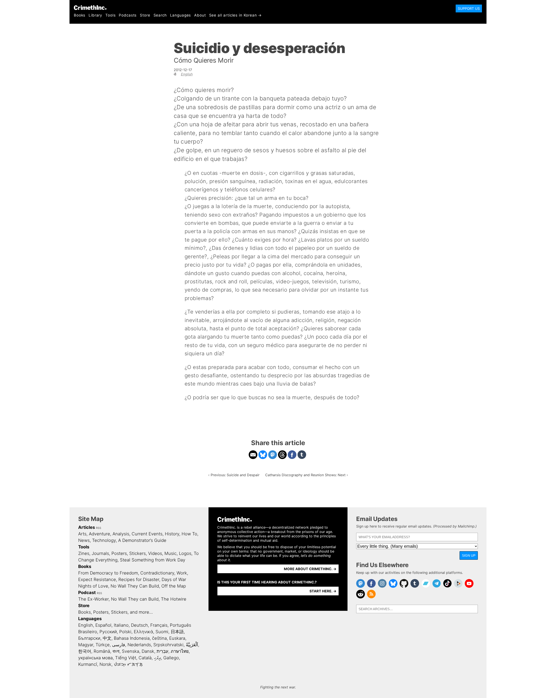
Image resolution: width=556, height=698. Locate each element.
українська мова (95, 657)
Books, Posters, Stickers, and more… (115, 612)
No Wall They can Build (135, 599)
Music (170, 553)
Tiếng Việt (125, 657)
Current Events (147, 533)
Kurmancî (87, 664)
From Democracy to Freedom (108, 573)
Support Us (469, 8)
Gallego (171, 657)
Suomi (162, 631)
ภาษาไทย (180, 651)
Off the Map (173, 586)
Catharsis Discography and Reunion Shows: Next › (306, 475)
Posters (119, 553)
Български (89, 638)
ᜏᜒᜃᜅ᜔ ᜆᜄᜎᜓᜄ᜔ (128, 664)
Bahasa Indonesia (132, 638)
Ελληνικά (143, 631)
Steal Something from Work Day (152, 560)
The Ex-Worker (93, 599)
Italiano (121, 625)
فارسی (118, 644)
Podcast (87, 592)
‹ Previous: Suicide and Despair (234, 475)
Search (160, 15)
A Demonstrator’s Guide (142, 540)
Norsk (105, 664)
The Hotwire (173, 599)
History (172, 533)
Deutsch (139, 625)
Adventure (99, 533)
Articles (86, 527)
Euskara (177, 638)
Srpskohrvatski (168, 644)
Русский (108, 631)
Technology (104, 540)
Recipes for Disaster (138, 579)
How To (189, 533)
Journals (100, 553)
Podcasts (128, 15)
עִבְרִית (162, 651)
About (200, 15)
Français (158, 625)
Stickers (137, 553)
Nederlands (139, 644)
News (84, 540)
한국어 (84, 651)
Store (145, 15)
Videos (155, 553)
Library (95, 15)
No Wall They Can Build (135, 586)
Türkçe (103, 644)
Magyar (85, 644)
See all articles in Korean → (235, 15)
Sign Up (468, 555)
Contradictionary (157, 573)
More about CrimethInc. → (310, 569)
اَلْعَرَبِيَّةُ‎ (192, 644)
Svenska (130, 651)
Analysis (121, 533)
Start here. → (322, 591)
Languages (180, 15)
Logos (185, 553)
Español (103, 625)
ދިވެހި (157, 657)
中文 (107, 638)
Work (182, 573)
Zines (83, 553)
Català (145, 657)
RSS (98, 527)
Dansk (148, 651)
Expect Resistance (97, 579)
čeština (159, 638)
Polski (125, 631)
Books (79, 15)
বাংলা (116, 651)
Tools (110, 15)
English (187, 74)
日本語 (177, 631)
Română (102, 651)
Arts (82, 533)
